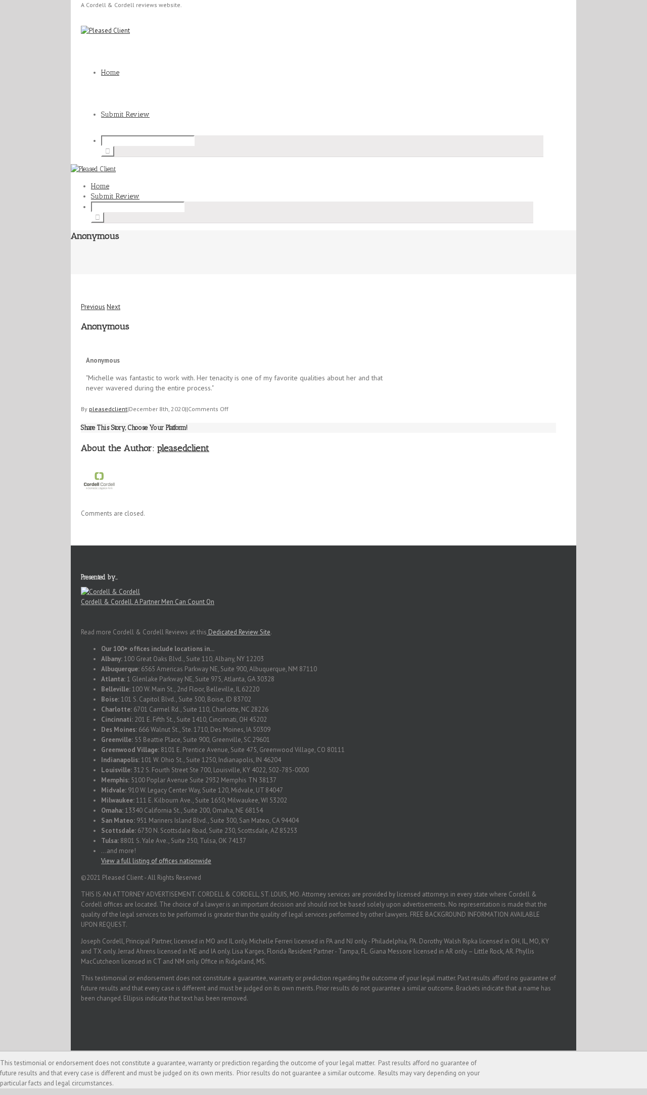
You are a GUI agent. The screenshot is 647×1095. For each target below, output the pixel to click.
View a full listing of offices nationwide (156, 861)
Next (113, 307)
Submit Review (125, 114)
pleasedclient (108, 409)
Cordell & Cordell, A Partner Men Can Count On (147, 602)
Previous (93, 307)
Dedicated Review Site (238, 632)
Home (110, 72)
